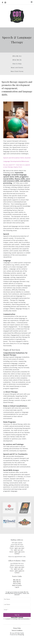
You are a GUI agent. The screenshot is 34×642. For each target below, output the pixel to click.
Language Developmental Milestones (16, 161)
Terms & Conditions (17, 630)
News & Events (17, 585)
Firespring (21, 634)
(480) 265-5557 (19, 548)
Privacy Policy (17, 628)
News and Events (17, 67)
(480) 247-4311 (18, 550)
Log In (17, 587)
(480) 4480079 (19, 571)
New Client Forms (17, 71)
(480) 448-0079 (19, 552)
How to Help (17, 64)
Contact (17, 553)
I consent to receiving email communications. (18, 619)
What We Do (17, 60)
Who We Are (17, 56)
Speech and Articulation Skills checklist (17, 158)
